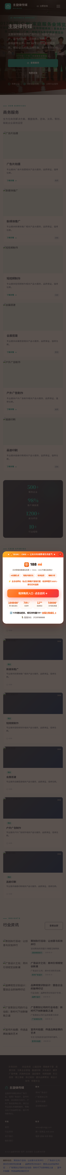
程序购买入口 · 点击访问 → (33, 593)
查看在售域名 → (49, 613)
